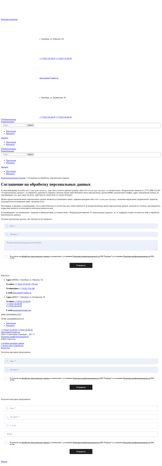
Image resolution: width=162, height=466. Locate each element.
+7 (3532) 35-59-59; (22, 284)
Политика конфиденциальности (15, 337)
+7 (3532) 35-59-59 (47, 58)
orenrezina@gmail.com (21, 310)
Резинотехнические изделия (13, 178)
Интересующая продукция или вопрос (24, 242)
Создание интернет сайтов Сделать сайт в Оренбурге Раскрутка (12, 345)
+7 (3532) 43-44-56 (47, 117)
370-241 (34, 284)
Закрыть (4, 138)
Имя (12, 226)
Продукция (11, 131)
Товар (9, 434)
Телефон (14, 234)
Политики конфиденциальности (86, 256)
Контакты (10, 133)
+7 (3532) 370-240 (27, 288)
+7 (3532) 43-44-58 (14, 304)
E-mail (13, 425)
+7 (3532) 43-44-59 (14, 306)
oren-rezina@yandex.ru (48, 78)
